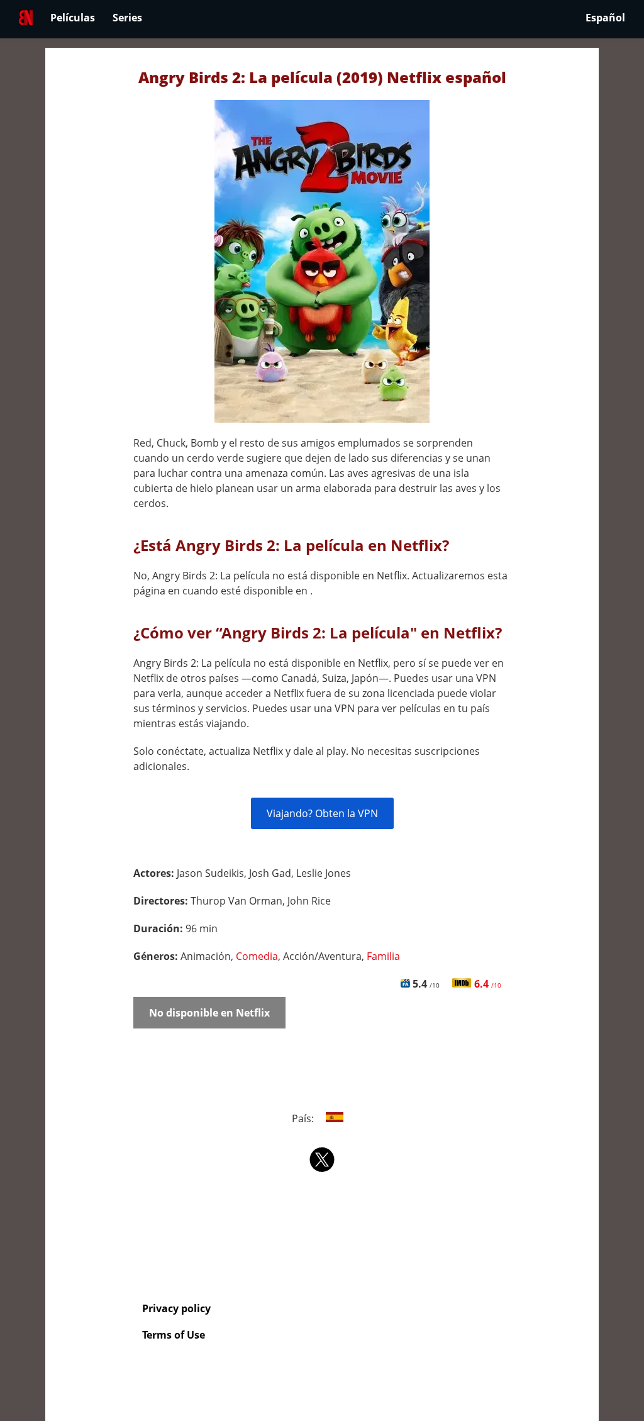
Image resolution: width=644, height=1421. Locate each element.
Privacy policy (176, 1308)
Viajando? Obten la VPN (322, 813)
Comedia (257, 956)
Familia (383, 956)
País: (304, 1118)
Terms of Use (173, 1335)
